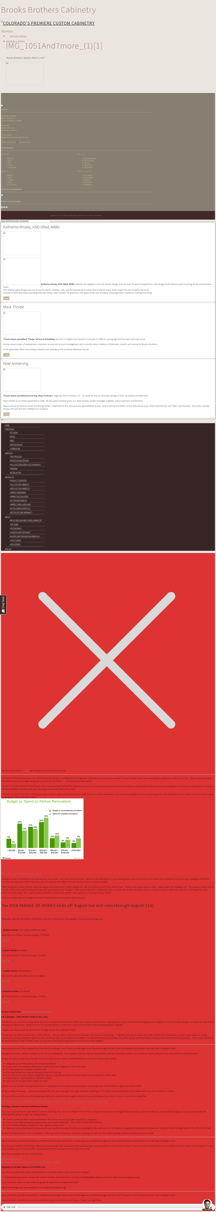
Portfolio (9, 429)
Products (9, 477)
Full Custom (88, 175)
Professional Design (19, 460)
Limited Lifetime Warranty (21, 512)
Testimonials (88, 167)
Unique (10, 165)
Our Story (87, 163)
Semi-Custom (88, 177)
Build (9, 177)
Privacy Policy (25, 141)
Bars (9, 163)
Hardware (87, 179)
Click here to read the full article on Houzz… (21, 873)
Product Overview (18, 480)
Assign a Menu (18, 36)
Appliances (88, 184)
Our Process (12, 184)
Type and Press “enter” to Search (14, 221)
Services (9, 453)
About (7, 517)
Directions (6, 940)
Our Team (14, 524)
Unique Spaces (16, 444)
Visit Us (8, 549)
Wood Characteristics (20, 508)
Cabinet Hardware (18, 492)
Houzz (26, 770)
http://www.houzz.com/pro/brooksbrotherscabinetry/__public (30, 1161)
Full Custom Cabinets (19, 484)
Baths (10, 160)
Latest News (88, 165)
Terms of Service (8, 141)
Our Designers (89, 160)
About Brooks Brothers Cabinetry (26, 520)
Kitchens (11, 158)
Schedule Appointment (20, 532)
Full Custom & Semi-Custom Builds (25, 464)
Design (10, 175)
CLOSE (6, 299)
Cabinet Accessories (19, 496)
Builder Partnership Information (25, 536)
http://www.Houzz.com (11, 1159)
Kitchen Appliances (18, 500)
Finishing (11, 179)
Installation (15, 472)
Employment (15, 544)
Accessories (88, 182)
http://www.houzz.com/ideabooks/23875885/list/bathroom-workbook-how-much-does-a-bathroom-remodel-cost (54, 1101)
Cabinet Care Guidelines (20, 504)
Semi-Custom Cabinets (20, 488)
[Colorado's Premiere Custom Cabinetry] (47, 23)
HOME (7, 425)
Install (10, 182)
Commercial (12, 167)
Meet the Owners (90, 158)
